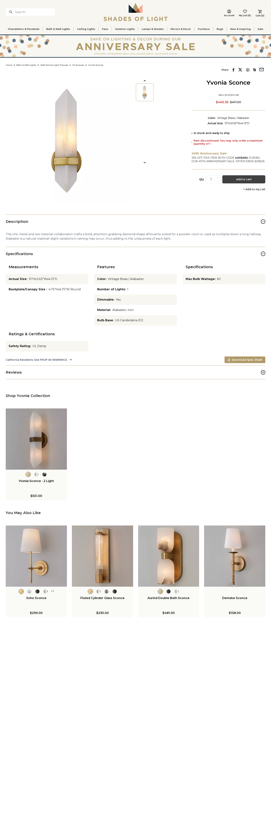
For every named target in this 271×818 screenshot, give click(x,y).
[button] (68, 141)
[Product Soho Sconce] (36, 556)
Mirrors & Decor (181, 28)
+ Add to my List (254, 189)
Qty (201, 179)
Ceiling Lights (86, 28)
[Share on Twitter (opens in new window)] (240, 70)
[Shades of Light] (136, 12)
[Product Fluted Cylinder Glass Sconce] (102, 556)
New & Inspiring (240, 28)
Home (9, 65)
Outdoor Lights (125, 28)
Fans (105, 28)
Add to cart (244, 179)
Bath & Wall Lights (58, 28)
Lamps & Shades (153, 28)
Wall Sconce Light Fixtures (54, 65)
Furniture (204, 28)
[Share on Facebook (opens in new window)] (233, 70)
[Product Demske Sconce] (234, 556)
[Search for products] (11, 12)
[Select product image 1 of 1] (144, 92)
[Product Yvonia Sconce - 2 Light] (36, 439)
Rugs (220, 28)
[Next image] (145, 162)
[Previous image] (145, 81)
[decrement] (217, 181)
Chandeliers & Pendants (23, 28)
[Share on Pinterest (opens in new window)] (248, 70)
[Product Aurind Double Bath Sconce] (168, 556)
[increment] (217, 177)
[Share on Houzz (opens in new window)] (254, 70)
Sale (260, 28)
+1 (52, 591)
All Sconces (78, 65)
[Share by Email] (261, 69)
